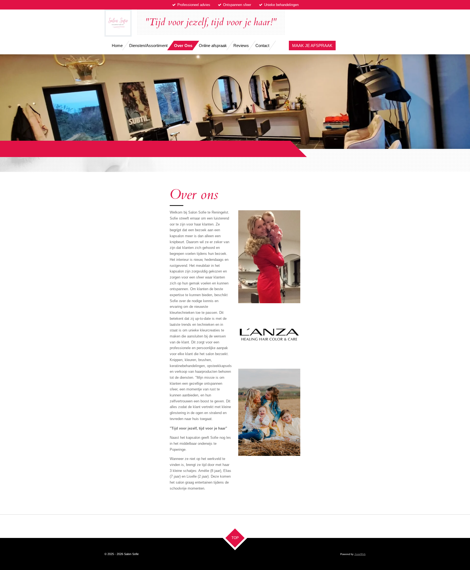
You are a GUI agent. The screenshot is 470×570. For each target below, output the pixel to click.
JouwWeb (360, 554)
